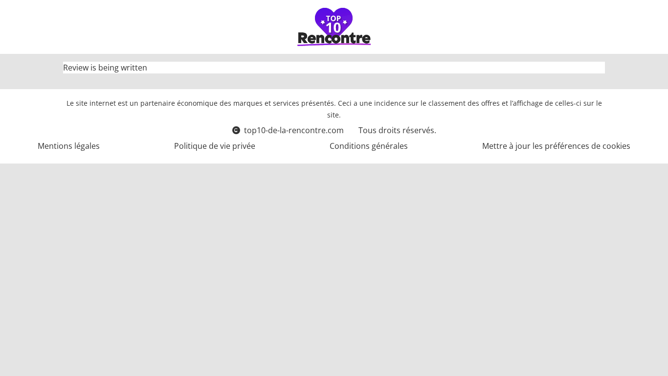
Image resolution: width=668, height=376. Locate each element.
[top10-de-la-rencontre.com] (334, 27)
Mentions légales (69, 146)
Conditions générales (369, 146)
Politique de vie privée (214, 146)
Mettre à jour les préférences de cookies (556, 146)
